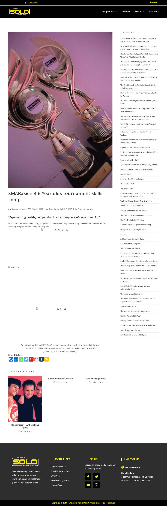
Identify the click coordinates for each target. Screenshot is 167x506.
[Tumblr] (41, 359)
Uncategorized (87, 209)
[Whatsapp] (21, 359)
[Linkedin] (16, 359)
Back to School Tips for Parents (132, 179)
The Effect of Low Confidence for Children (136, 215)
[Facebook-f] (88, 476)
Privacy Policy (57, 485)
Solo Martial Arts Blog (60, 471)
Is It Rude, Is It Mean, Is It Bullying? (133, 335)
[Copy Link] (46, 359)
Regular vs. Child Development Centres (135, 147)
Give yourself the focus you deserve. (134, 229)
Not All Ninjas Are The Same (131, 330)
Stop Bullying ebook (96, 378)
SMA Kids (72, 209)
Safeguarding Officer (128, 306)
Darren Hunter (19, 209)
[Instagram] (96, 484)
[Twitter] (26, 359)
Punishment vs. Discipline (130, 244)
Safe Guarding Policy (60, 480)
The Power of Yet (126, 188)
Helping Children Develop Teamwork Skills (136, 169)
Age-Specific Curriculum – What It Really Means (138, 164)
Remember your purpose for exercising (135, 224)
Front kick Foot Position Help (131, 206)
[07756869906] (122, 467)
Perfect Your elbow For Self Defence (134, 210)
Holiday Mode (125, 174)
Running (123, 234)
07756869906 (132, 467)
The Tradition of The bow (130, 248)
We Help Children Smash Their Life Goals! (136, 201)
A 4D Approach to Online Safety (132, 239)
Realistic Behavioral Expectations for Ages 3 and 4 (139, 261)
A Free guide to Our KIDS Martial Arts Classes (137, 325)
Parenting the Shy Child (129, 160)
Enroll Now (55, 476)
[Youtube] (88, 484)
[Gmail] (36, 359)
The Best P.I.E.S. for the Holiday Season (135, 311)
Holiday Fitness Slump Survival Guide (134, 320)
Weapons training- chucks (60, 378)
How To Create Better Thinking (132, 220)
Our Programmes (58, 467)
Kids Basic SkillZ (57, 209)
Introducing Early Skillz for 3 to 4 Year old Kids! (138, 266)
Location (153, 2)
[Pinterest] (31, 359)
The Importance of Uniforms (131, 294)
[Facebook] (11, 359)
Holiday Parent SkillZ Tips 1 (130, 316)
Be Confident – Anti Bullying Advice (25, 426)
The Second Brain (127, 184)
